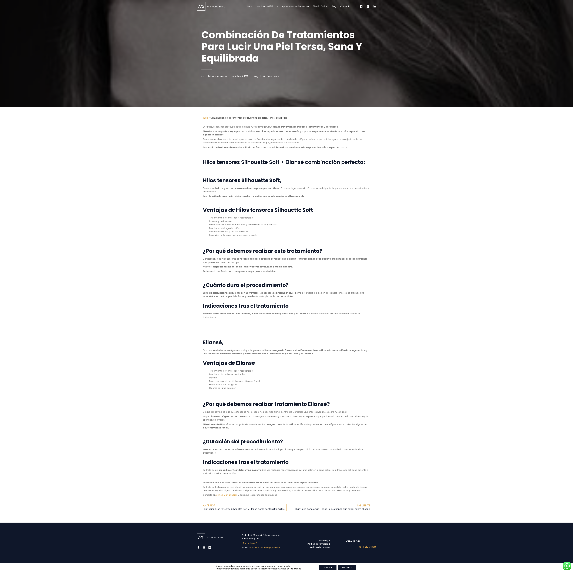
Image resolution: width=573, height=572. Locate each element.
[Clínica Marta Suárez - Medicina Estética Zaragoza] (211, 6)
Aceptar (328, 567)
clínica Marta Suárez (226, 494)
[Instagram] (368, 6)
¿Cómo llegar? (249, 543)
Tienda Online (320, 6)
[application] (276, 6)
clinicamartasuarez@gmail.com (265, 547)
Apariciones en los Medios (295, 6)
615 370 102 (367, 547)
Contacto (345, 6)
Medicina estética (266, 6)
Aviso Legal (324, 540)
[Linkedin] (374, 6)
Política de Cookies (320, 547)
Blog (334, 6)
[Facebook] (361, 6)
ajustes (297, 568)
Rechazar (347, 567)
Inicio (249, 6)
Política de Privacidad (319, 543)
